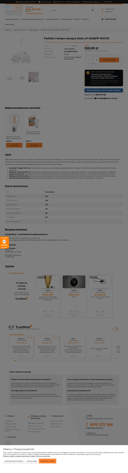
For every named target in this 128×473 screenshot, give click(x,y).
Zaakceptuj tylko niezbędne (14, 461)
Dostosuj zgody (32, 461)
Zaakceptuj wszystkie (47, 461)
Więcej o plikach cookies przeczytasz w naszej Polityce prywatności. (27, 456)
